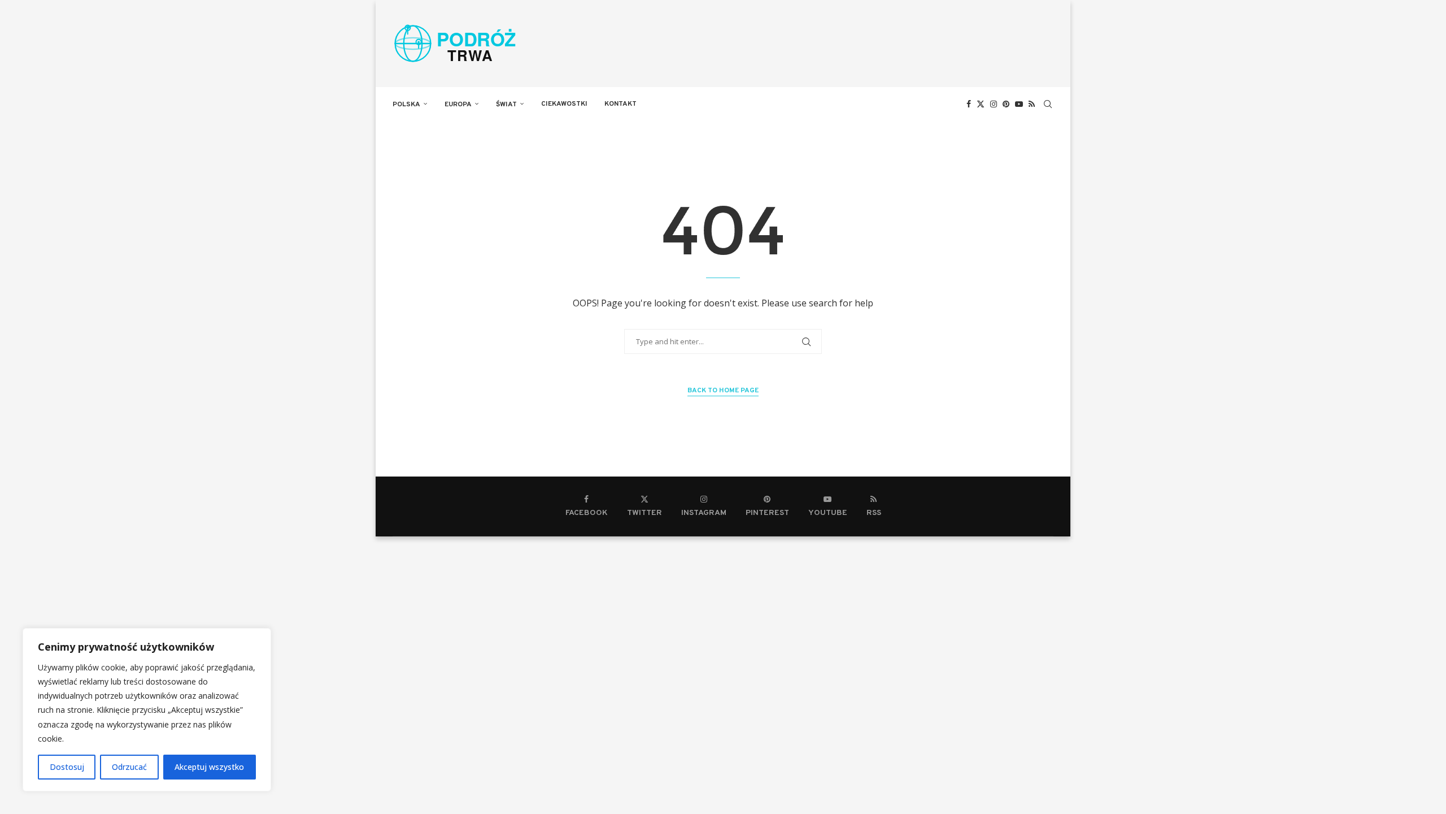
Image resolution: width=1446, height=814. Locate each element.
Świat (506, 104)
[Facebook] (968, 104)
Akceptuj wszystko (209, 766)
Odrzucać (129, 766)
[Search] (1047, 104)
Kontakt (620, 104)
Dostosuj (67, 766)
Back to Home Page (723, 390)
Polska (406, 104)
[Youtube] (1019, 104)
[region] (147, 709)
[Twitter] (981, 104)
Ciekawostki (564, 104)
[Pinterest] (1006, 104)
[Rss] (1032, 104)
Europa (458, 104)
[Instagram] (993, 104)
